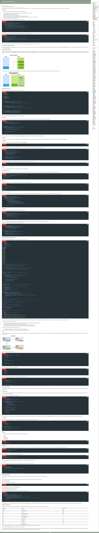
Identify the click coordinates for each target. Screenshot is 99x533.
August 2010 (94, 86)
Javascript (94, 35)
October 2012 (94, 80)
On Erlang (94, 12)
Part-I (27, 8)
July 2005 (94, 114)
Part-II (28, 8)
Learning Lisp (94, 10)
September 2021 (94, 68)
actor (3, 367)
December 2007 (94, 101)
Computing (94, 26)
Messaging (94, 36)
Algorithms (94, 22)
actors (46, 8)
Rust (93, 30)
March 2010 (94, 89)
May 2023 (94, 64)
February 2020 (94, 73)
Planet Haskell (94, 13)
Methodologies (94, 29)
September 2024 (94, 58)
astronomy (94, 24)
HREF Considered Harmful (95, 7)
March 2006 (94, 111)
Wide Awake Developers (95, 19)
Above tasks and (4, 193)
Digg (93, 3)
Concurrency (94, 32)
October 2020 (94, 71)
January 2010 (94, 90)
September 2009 (94, 92)
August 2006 (94, 108)
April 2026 (94, 52)
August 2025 (94, 56)
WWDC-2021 (7, 395)
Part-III (30, 8)
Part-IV (32, 8)
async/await (44, 8)
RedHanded (94, 16)
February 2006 (94, 111)
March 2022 (94, 67)
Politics (93, 39)
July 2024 (94, 59)
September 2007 (94, 103)
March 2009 (94, 95)
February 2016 (94, 77)
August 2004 (94, 119)
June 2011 (94, 84)
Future (93, 33)
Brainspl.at (94, 2)
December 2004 (94, 117)
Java (93, 28)
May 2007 (94, 105)
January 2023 (94, 65)
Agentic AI (94, 21)
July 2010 (94, 87)
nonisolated (31, 460)
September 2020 (94, 72)
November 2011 (94, 83)
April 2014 (94, 78)
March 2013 (94, 79)
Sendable (23, 433)
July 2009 (94, 93)
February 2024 (94, 60)
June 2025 (94, 57)
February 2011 (94, 85)
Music (93, 37)
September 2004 (94, 118)
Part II (81, 333)
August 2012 (94, 81)
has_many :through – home (95, 5)
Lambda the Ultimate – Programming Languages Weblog (95, 9)
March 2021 (94, 69)
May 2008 (94, 100)
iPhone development (95, 34)
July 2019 (94, 74)
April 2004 (94, 121)
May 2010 (94, 88)
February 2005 (94, 116)
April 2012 (94, 82)
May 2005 (94, 115)
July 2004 (94, 119)
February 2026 (94, 53)
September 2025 (94, 55)
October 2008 (94, 98)
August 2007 (94, 103)
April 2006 (94, 110)
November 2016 (94, 76)
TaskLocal (11, 182)
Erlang (94, 27)
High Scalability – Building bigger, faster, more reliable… (96, 6)
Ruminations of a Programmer (96, 17)
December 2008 (94, 97)
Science (93, 41)
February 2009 (94, 96)
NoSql (93, 38)
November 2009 (94, 91)
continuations (60, 51)
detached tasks (44, 193)
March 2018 (94, 75)
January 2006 (94, 112)
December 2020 (94, 70)
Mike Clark (94, 11)
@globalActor (4, 463)
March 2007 (94, 106)
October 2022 (94, 66)
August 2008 (94, 99)
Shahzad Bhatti (8, 1)
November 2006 (94, 107)
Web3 (93, 45)
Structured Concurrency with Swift (7, 6)
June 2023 (94, 63)
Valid (94, 128)
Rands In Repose (94, 15)
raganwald (94, 14)
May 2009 (94, 94)
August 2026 (94, 50)
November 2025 (94, 54)
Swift (93, 31)
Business (94, 25)
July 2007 (94, 104)
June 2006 (94, 109)
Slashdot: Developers (95, 18)
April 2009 (94, 95)
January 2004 (94, 122)
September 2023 (94, 62)
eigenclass (94, 4)
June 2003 (94, 123)
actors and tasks (17, 490)
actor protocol (4, 482)
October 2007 (94, 102)
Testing (93, 44)
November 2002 (94, 124)
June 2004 (94, 120)
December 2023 (94, 61)
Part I (21, 239)
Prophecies (94, 40)
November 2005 (94, 113)
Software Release (94, 42)
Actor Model (3, 333)
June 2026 (94, 51)
